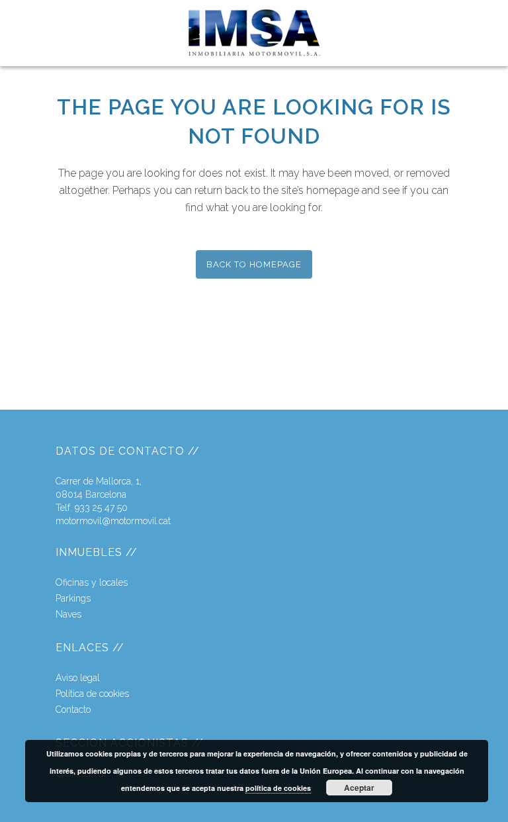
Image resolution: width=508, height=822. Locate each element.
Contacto (73, 709)
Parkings (73, 598)
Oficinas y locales (92, 582)
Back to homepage (254, 264)
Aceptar (359, 788)
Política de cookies (92, 693)
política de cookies (278, 788)
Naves (68, 614)
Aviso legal (78, 677)
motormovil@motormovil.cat (113, 521)
